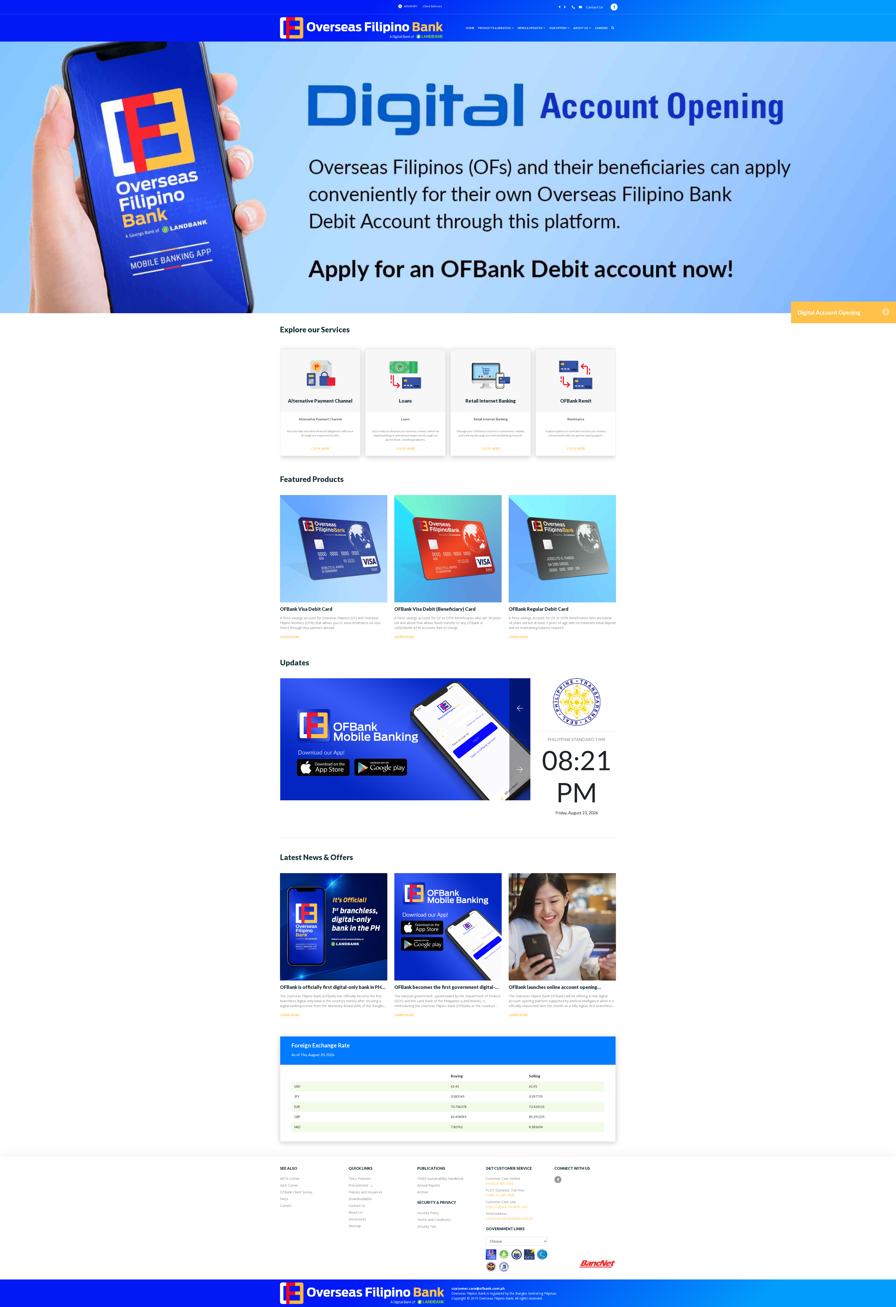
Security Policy (428, 1213)
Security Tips (426, 1226)
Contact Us (594, 7)
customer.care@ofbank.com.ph (509, 1218)
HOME (470, 28)
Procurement (358, 1185)
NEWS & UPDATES (530, 28)
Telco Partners (360, 1178)
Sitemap (355, 1226)
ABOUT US (580, 28)
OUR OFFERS (558, 28)
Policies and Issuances (365, 1192)
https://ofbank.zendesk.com (507, 1207)
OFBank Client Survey (296, 1192)
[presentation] (559, 7)
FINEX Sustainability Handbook (440, 1178)
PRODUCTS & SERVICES (494, 28)
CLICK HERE (320, 448)
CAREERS (601, 28)
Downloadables (360, 1199)
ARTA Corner (290, 1178)
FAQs (284, 1199)
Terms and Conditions (434, 1219)
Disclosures (357, 1219)
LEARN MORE (290, 637)
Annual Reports (428, 1185)
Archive (422, 1192)
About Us (356, 1212)
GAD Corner (289, 1185)
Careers (286, 1205)
